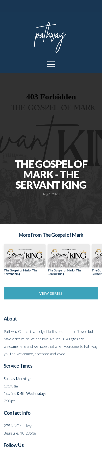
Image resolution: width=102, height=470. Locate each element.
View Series (50, 293)
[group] (25, 262)
